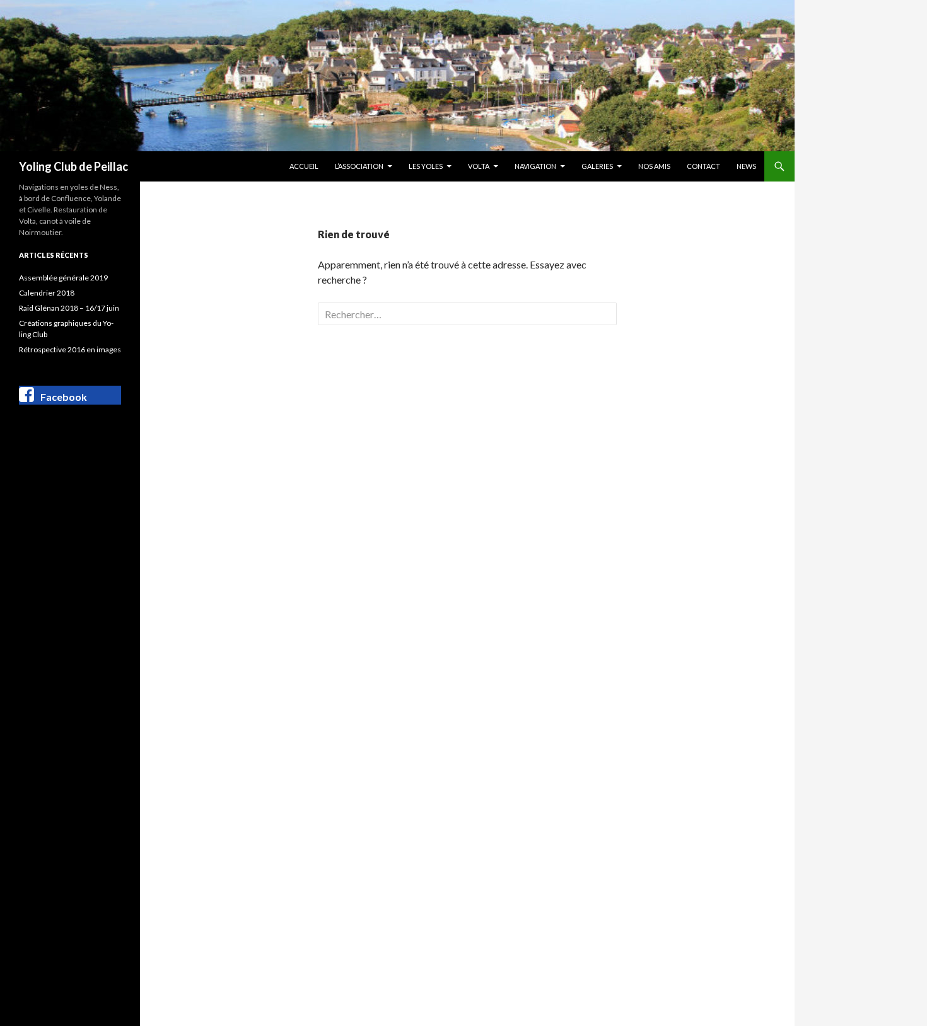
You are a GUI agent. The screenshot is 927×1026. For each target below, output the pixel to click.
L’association (359, 166)
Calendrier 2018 (46, 292)
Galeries (597, 166)
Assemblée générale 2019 (63, 277)
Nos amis (654, 166)
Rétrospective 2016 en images (70, 349)
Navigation (535, 166)
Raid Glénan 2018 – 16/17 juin (69, 308)
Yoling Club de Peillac (73, 166)
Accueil (303, 166)
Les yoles (426, 166)
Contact (703, 166)
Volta (478, 166)
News (746, 166)
